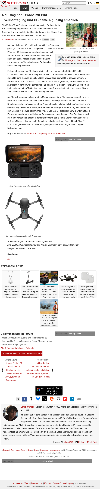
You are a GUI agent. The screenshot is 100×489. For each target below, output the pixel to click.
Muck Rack (92, 442)
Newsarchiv (43, 450)
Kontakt (47, 483)
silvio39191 (68, 442)
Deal (52, 39)
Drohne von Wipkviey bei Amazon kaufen (46, 133)
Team (27, 483)
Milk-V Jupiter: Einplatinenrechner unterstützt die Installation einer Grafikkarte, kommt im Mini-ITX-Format (37, 370)
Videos (34, 7)
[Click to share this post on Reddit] (51, 398)
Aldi (9, 258)
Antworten (30, 347)
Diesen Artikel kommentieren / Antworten (23, 353)
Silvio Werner (8, 39)
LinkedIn (82, 442)
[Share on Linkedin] (72, 398)
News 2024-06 (55, 450)
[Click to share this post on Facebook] (24, 399)
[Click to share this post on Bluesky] (37, 399)
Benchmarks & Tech (51, 7)
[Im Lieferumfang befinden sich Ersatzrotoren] (24, 211)
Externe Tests (71, 7)
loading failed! (61, 139)
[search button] (88, 3)
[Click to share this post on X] (44, 398)
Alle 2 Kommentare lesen (12, 347)
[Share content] (18, 399)
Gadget (45, 39)
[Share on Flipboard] (65, 398)
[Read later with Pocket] (58, 398)
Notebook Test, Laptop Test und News (17, 450)
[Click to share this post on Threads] (31, 399)
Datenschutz (37, 483)
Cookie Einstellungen (63, 483)
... (97, 7)
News (24, 7)
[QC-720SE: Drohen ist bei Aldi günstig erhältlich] (81, 35)
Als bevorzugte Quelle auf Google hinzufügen (51, 391)
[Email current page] (78, 399)
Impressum (18, 483)
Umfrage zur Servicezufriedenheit (80, 60)
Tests (15, 7)
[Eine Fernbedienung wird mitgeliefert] (24, 160)
